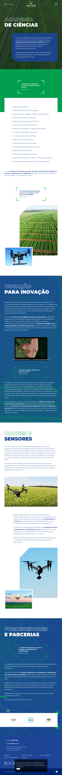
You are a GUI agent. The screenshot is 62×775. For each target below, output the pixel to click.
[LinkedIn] (14, 763)
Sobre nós (7, 755)
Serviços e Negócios (45, 755)
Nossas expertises (27, 755)
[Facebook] (10, 763)
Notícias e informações (10, 757)
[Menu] (56, 4)
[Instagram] (5, 763)
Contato (24, 757)
